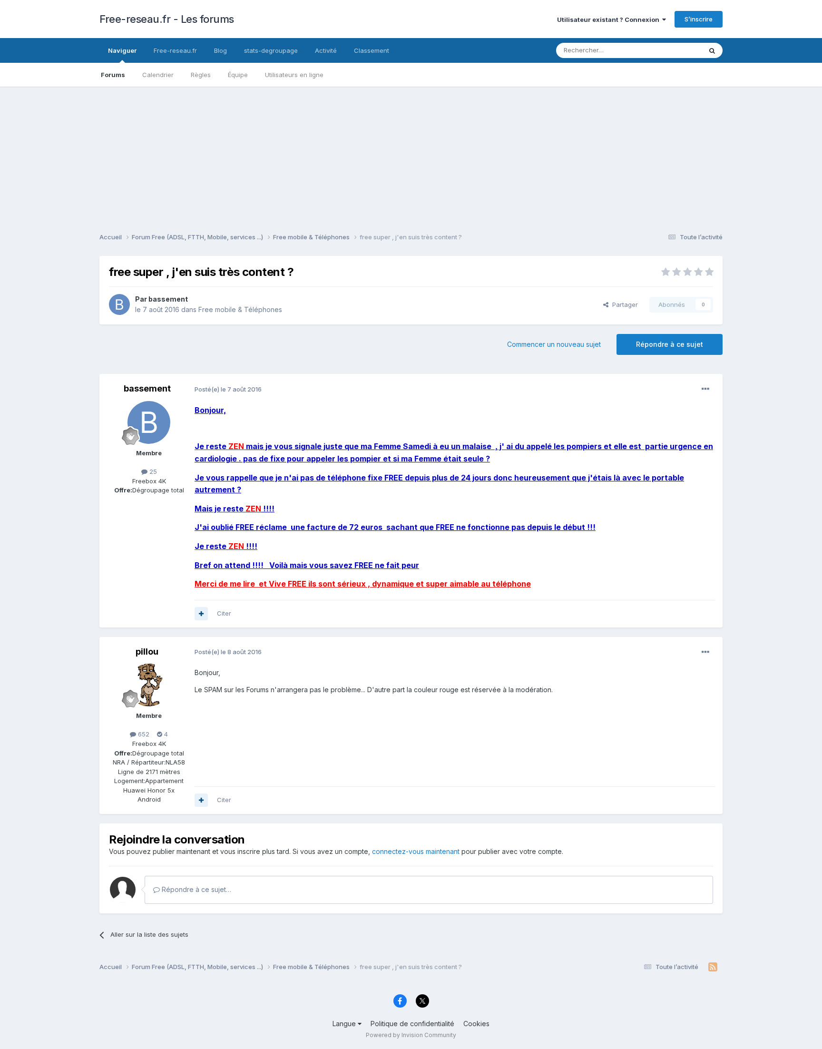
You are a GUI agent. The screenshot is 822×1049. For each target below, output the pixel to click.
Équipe (238, 74)
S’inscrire (699, 19)
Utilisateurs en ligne (294, 74)
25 (152, 471)
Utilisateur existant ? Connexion (609, 19)
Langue (345, 1024)
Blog (220, 50)
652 (142, 734)
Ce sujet (677, 50)
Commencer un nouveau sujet (554, 344)
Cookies (476, 1024)
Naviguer (122, 50)
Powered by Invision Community (411, 1035)
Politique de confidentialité (412, 1024)
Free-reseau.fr (175, 50)
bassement (168, 299)
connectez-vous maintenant (416, 851)
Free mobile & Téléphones (240, 309)
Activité (326, 50)
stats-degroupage (271, 50)
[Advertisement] (411, 153)
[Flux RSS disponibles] (713, 967)
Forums (113, 74)
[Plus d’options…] (705, 389)
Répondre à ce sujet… (195, 889)
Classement (371, 50)
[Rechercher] (712, 50)
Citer (224, 613)
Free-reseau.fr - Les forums (166, 19)
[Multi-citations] (201, 613)
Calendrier (158, 74)
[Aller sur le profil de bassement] (119, 304)
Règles (201, 74)
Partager (623, 304)
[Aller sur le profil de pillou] (148, 685)
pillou (147, 652)
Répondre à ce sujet (669, 344)
